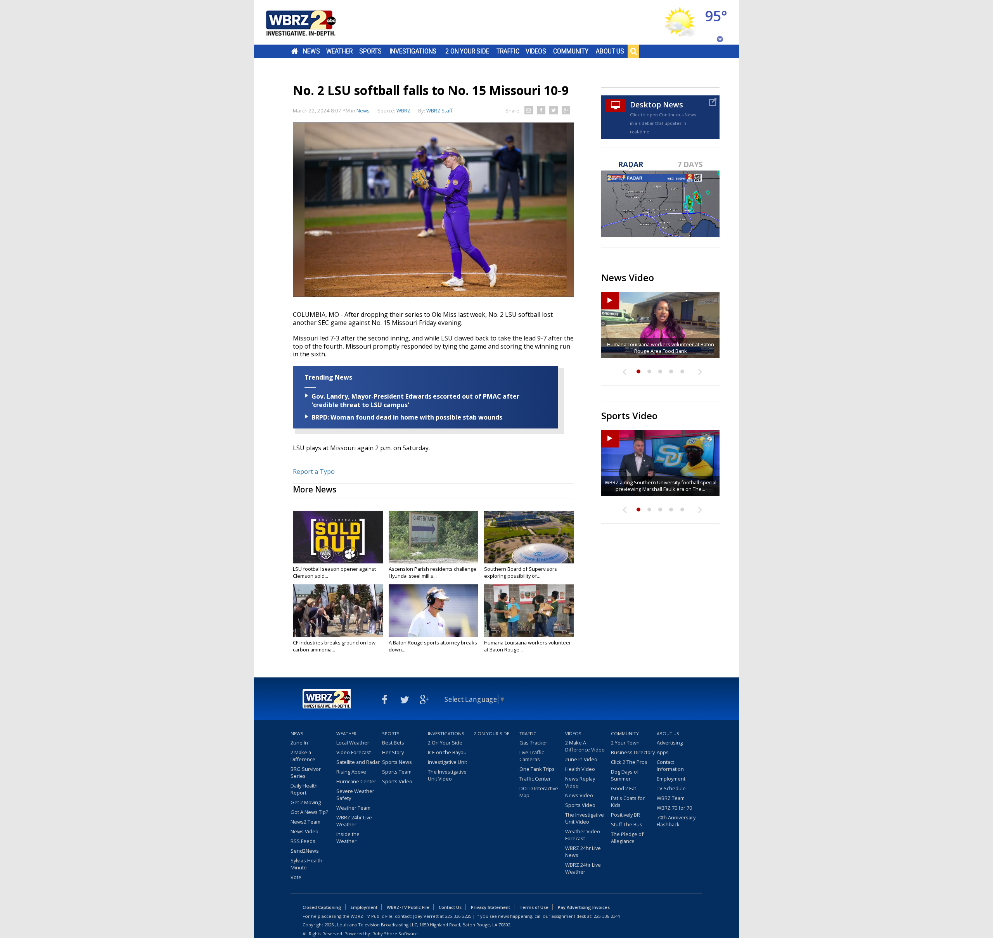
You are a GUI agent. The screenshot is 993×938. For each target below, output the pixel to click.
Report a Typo (314, 471)
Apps (663, 752)
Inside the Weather (348, 838)
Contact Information (670, 765)
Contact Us (450, 907)
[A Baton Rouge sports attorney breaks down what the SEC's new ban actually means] (434, 610)
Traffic (507, 51)
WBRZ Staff (439, 110)
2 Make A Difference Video (585, 746)
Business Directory (633, 752)
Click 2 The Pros (629, 761)
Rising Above (351, 771)
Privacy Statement (490, 907)
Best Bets (393, 742)
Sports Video (397, 781)
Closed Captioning (322, 907)
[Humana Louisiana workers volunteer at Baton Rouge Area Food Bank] (529, 610)
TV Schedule (671, 788)
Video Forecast (353, 752)
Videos (536, 51)
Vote (296, 877)
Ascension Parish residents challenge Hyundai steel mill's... (432, 572)
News (311, 51)
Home (294, 51)
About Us (610, 51)
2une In (299, 742)
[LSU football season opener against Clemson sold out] (338, 537)
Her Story (393, 752)
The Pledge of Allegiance (627, 838)
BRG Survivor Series (306, 772)
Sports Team (397, 771)
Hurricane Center (356, 781)
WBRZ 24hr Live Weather (354, 821)
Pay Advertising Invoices (584, 907)
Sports (370, 51)
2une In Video (581, 759)
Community (570, 51)
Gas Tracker (533, 742)
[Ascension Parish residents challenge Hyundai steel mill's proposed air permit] (434, 537)
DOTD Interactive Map (538, 792)
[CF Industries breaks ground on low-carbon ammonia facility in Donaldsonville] (338, 610)
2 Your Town (625, 742)
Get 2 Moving (306, 802)
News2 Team (305, 821)
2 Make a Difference (303, 756)
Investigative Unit (447, 761)
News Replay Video (580, 782)
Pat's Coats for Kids (628, 801)
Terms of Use (533, 907)
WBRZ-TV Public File (408, 907)
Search (633, 51)
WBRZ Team (671, 798)
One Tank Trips (537, 768)
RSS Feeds (303, 841)
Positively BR (625, 814)
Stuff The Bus (626, 824)
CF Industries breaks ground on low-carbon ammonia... (335, 646)
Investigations (413, 51)
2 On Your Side (467, 51)
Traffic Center (535, 778)
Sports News (397, 761)
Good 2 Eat (623, 788)
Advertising (670, 742)
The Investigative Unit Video (447, 775)
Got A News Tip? (309, 811)
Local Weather (352, 742)
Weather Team (353, 807)
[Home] (310, 22)
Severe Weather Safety (355, 795)
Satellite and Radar (358, 761)
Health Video (580, 768)
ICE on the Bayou (447, 752)
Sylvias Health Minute (306, 864)
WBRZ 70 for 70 (674, 807)
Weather (339, 51)
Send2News (305, 850)
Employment (671, 778)
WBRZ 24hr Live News (583, 852)
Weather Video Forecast (582, 835)
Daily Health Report (304, 789)
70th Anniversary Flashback (676, 821)
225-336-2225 (458, 916)
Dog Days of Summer (625, 775)
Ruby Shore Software (395, 933)
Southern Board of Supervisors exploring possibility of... (520, 572)
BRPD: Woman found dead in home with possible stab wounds (406, 417)
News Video (304, 831)
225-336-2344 (606, 916)
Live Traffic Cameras (531, 756)
